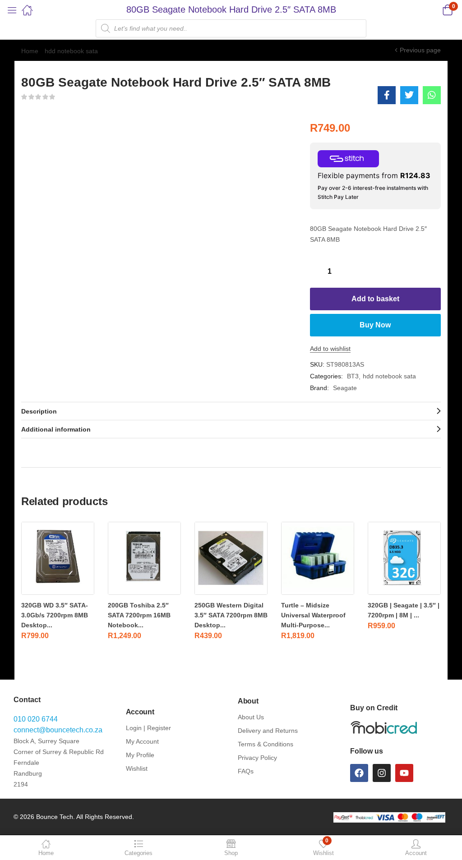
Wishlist (137, 768)
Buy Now (375, 325)
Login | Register (148, 727)
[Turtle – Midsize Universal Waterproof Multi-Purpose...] (317, 558)
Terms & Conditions (265, 744)
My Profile (140, 755)
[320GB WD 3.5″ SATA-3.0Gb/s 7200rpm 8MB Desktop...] (57, 558)
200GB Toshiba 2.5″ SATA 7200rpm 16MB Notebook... (139, 615)
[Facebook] (359, 773)
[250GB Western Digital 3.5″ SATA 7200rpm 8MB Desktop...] (231, 558)
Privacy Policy (257, 757)
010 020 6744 (36, 719)
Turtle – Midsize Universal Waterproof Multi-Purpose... (313, 615)
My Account (142, 741)
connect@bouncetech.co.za (58, 730)
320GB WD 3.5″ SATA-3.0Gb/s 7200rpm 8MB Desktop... (54, 615)
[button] (436, 10)
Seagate (345, 387)
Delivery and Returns (268, 730)
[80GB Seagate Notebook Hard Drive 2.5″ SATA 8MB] (387, 95)
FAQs (246, 771)
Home (29, 51)
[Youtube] (404, 773)
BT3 (353, 376)
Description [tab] (39, 411)
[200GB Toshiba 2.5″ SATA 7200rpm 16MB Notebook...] (144, 558)
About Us (251, 717)
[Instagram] (382, 773)
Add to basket (375, 299)
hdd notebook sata (71, 51)
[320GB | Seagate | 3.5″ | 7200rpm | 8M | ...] (404, 558)
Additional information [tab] (56, 429)
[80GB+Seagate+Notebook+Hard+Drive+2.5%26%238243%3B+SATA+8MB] (409, 95)
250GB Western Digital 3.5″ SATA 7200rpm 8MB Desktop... (231, 615)
